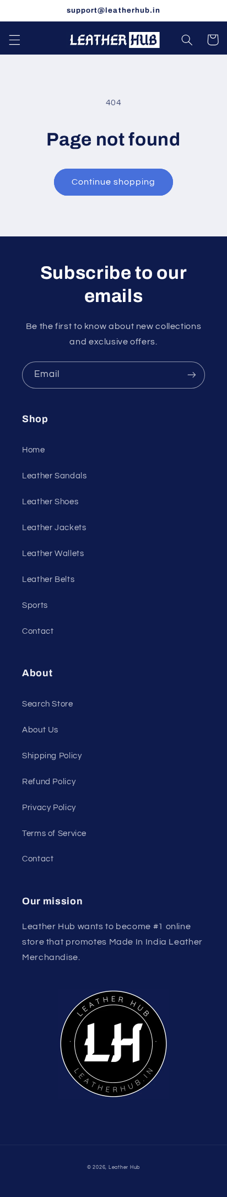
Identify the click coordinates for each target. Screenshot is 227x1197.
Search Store (47, 704)
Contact (37, 631)
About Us (40, 730)
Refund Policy (48, 782)
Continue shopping (114, 181)
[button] (14, 39)
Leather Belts (48, 579)
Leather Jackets (54, 528)
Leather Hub (124, 1167)
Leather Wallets (53, 553)
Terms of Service (54, 833)
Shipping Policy (52, 756)
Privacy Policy (49, 808)
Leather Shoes (50, 502)
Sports (35, 605)
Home (33, 450)
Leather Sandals (54, 476)
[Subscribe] (191, 375)
